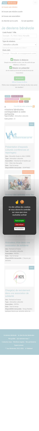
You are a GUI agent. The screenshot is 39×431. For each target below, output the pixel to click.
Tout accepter (19, 221)
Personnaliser (19, 228)
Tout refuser (20, 224)
